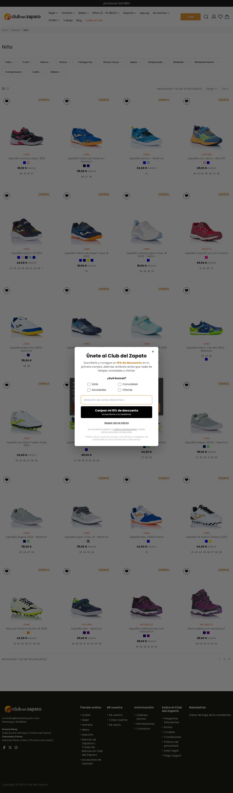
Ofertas (127, 390)
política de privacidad (125, 429)
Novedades (99, 390)
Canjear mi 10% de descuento (116, 412)
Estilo (95, 384)
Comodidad (130, 384)
